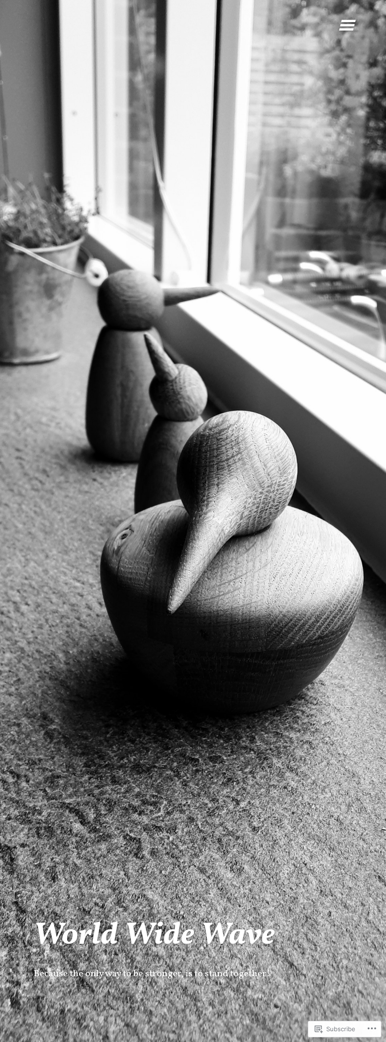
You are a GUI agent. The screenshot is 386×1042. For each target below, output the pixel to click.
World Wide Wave (154, 935)
